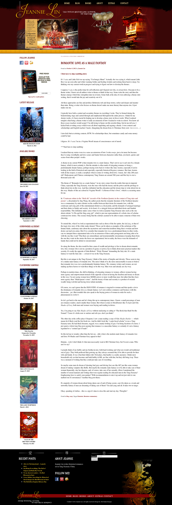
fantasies (80, 396)
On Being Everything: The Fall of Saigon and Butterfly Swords (34, 469)
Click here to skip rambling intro (74, 73)
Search (93, 456)
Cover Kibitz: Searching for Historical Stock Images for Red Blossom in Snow (36, 478)
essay (71, 396)
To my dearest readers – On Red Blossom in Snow (34, 474)
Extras (111, 3)
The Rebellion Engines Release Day (35, 482)
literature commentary (90, 396)
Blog (77, 3)
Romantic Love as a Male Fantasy (83, 63)
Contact (124, 3)
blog (67, 396)
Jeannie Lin (81, 68)
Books (88, 3)
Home (67, 3)
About (100, 3)
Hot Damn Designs (106, 502)
